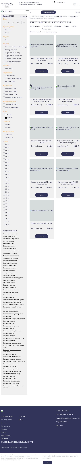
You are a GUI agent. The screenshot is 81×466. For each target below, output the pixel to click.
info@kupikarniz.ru (62, 422)
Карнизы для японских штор (12, 371)
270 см (7, 171)
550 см (7, 222)
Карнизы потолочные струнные (13, 278)
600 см (7, 225)
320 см (7, 180)
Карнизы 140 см (8, 316)
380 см (7, 192)
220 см (7, 159)
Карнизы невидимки (9, 270)
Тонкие (7, 124)
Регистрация (76, 5)
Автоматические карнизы (11, 311)
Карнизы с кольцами (9, 287)
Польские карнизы (9, 285)
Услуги (42, 17)
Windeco (7, 30)
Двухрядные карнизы (12, 107)
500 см (7, 219)
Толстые (7, 127)
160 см (7, 150)
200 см (7, 156)
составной (8, 134)
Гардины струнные (9, 280)
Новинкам (57, 26)
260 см (7, 168)
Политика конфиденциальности (17, 442)
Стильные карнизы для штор (12, 359)
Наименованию (47, 26)
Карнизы (7, 17)
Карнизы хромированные (11, 369)
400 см (7, 195)
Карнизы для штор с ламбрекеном (14, 318)
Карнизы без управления (11, 239)
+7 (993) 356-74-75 (60, 2)
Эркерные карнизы (9, 273)
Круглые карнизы (8, 241)
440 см (7, 201)
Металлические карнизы (11, 256)
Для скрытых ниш (11, 50)
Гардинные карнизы (9, 282)
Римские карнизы (8, 246)
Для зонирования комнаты (13, 97)
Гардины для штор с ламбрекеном (14, 361)
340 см (7, 183)
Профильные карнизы (10, 236)
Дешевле (66, 26)
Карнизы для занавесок (10, 292)
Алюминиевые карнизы (10, 258)
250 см (7, 165)
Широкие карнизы (9, 376)
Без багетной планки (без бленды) (16, 47)
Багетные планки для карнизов (13, 314)
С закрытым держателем (13, 61)
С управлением (10, 75)
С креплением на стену (12, 53)
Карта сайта (59, 425)
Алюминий (8, 68)
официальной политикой (23, 456)
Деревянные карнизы (10, 260)
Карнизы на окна (8, 295)
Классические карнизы (10, 234)
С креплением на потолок (13, 56)
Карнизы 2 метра (8, 333)
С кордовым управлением (13, 78)
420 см (7, 198)
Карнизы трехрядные (9, 268)
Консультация (5, 426)
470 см (7, 210)
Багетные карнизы (9, 243)
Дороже (74, 26)
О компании (25, 17)
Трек (6, 40)
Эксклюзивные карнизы (10, 251)
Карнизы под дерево (9, 354)
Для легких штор (10, 88)
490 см (7, 216)
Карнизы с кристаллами (10, 364)
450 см (7, 204)
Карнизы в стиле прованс (11, 383)
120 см (7, 144)
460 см (7, 207)
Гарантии (4, 429)
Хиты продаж (46, 29)
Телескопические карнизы (11, 381)
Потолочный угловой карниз (12, 356)
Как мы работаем (6, 420)
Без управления (10, 81)
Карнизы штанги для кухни (12, 302)
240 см (7, 162)
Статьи (22, 416)
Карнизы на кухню (9, 297)
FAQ (20, 420)
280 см (7, 174)
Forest (7, 33)
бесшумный (9, 137)
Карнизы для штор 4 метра (11, 326)
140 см (7, 147)
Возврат (3, 432)
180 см (7, 153)
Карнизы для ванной (9, 378)
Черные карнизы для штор (11, 373)
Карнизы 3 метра (8, 328)
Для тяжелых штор (11, 94)
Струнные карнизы (9, 275)
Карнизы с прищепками (10, 290)
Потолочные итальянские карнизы (14, 304)
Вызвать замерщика (48, 12)
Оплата (74, 17)
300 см (7, 177)
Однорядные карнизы (12, 104)
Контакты (4, 423)
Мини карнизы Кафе (9, 248)
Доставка (58, 17)
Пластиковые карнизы (10, 253)
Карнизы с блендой (9, 340)
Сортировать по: (35, 26)
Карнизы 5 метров (9, 336)
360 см (7, 189)
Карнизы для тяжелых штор (12, 343)
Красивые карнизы (9, 321)
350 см (7, 186)
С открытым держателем (13, 58)
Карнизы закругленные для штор (13, 338)
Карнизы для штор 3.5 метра (12, 331)
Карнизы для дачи (9, 323)
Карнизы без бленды (9, 366)
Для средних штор (11, 91)
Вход (74, 3)
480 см (7, 213)
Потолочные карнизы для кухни (13, 299)
